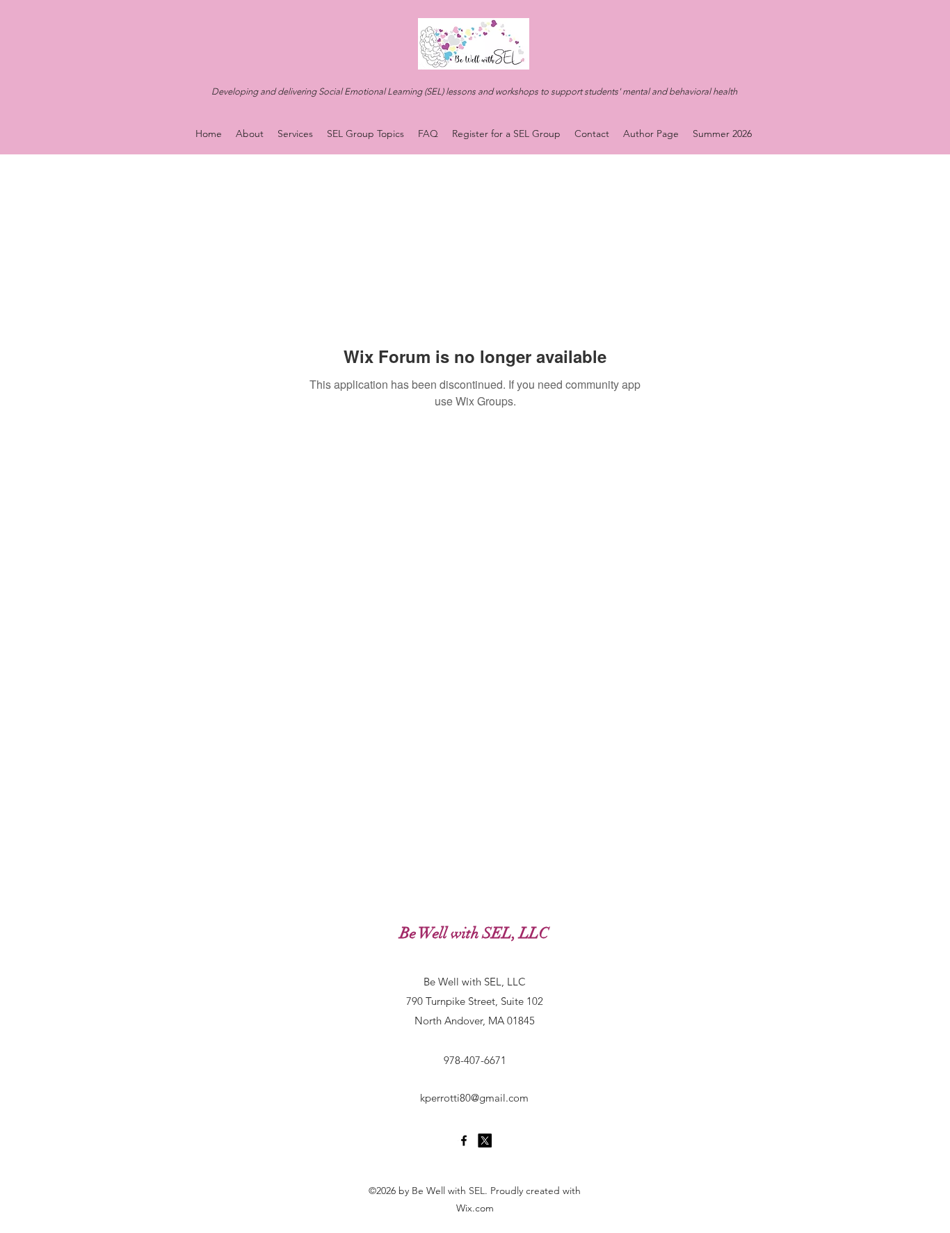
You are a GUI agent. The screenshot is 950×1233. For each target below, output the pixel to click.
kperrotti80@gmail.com (474, 1097)
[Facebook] (464, 1140)
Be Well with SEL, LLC (474, 933)
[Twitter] (485, 1140)
